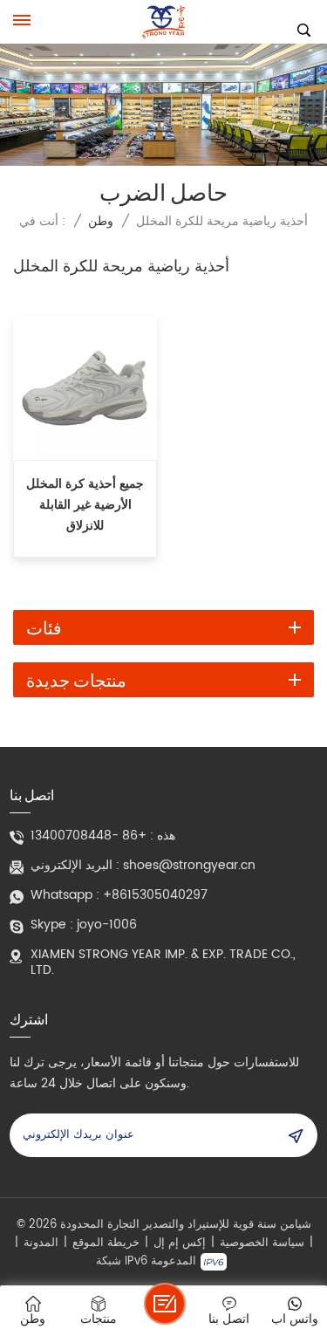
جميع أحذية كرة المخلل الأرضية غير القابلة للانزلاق (85, 505)
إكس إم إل (179, 1243)
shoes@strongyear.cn (189, 865)
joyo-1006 (107, 925)
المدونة (41, 1243)
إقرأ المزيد (85, 545)
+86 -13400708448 (88, 836)
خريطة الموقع (106, 1243)
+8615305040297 (155, 895)
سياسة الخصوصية (262, 1243)
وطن (100, 221)
